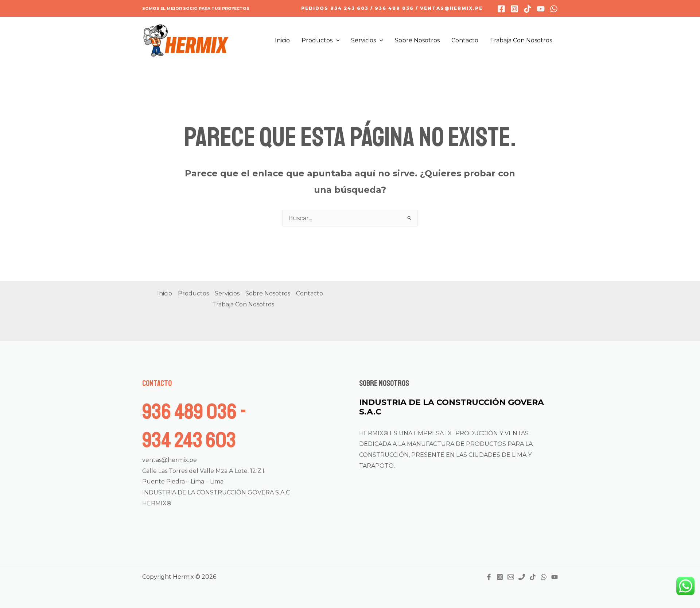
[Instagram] (514, 9)
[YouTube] (554, 577)
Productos (317, 40)
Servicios (363, 40)
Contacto (464, 40)
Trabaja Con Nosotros (521, 40)
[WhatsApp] (554, 9)
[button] (392, 8)
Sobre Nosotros (417, 40)
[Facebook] (501, 9)
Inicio (282, 40)
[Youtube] (541, 9)
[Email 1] (511, 577)
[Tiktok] (528, 9)
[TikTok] (532, 577)
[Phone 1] (521, 577)
